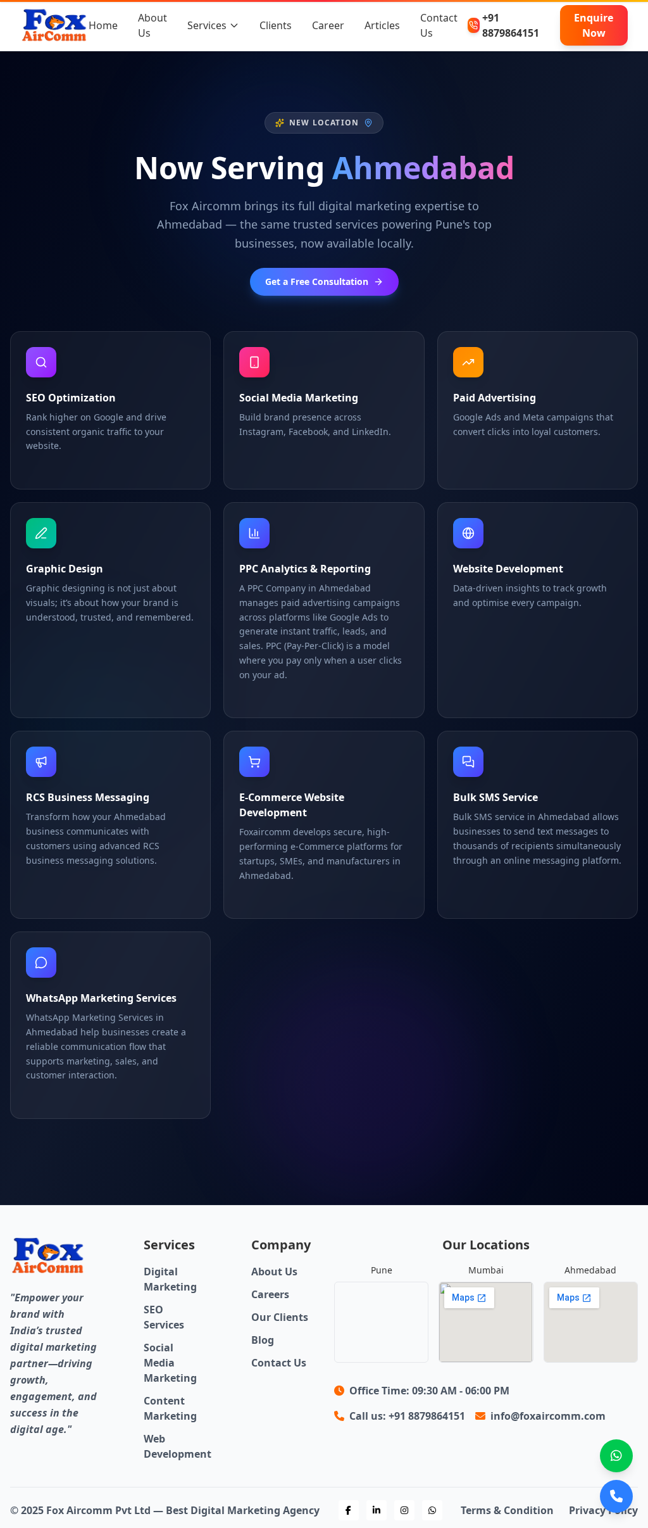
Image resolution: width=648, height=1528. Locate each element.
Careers (270, 1294)
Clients (275, 25)
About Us (274, 1272)
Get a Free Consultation (316, 281)
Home (103, 25)
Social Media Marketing (170, 1363)
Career (328, 25)
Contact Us (278, 1363)
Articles (382, 25)
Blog (262, 1340)
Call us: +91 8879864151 (407, 1416)
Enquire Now (593, 25)
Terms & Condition (507, 1510)
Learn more (42, 469)
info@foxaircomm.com (548, 1416)
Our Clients (279, 1317)
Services (207, 25)
